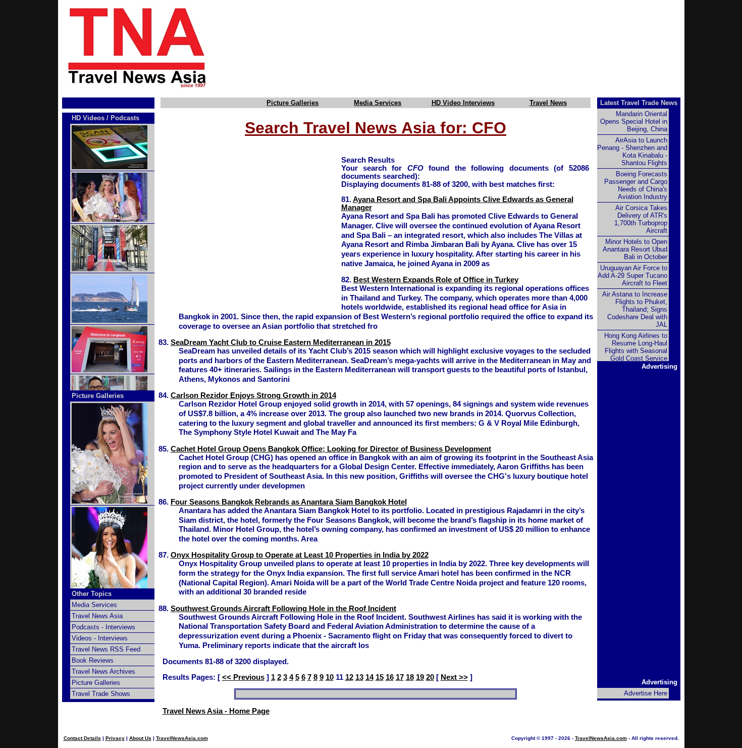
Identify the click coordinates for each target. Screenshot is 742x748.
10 (330, 677)
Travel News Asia (97, 616)
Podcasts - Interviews (103, 627)
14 (369, 677)
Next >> (454, 677)
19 (420, 677)
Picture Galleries (293, 103)
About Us (140, 738)
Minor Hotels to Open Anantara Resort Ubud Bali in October (635, 249)
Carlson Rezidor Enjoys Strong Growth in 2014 (253, 395)
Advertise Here (645, 693)
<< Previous (243, 677)
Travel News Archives (103, 671)
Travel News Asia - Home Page (216, 711)
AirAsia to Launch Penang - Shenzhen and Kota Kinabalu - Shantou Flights (632, 151)
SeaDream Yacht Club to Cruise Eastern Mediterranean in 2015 (281, 342)
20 (430, 677)
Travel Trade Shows (101, 693)
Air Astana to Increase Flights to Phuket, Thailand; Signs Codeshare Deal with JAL (634, 309)
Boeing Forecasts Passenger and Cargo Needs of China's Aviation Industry (635, 185)
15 (380, 677)
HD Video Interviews (463, 103)
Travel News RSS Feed (106, 649)
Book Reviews (93, 660)
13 (359, 677)
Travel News (548, 103)
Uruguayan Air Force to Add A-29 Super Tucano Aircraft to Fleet (632, 275)
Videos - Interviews (100, 638)
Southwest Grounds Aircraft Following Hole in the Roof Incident (283, 609)
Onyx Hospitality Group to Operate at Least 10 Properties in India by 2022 (300, 555)
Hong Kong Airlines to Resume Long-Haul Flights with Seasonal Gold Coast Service (635, 347)
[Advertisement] (463, 47)
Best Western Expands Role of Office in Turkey (435, 280)
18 (410, 677)
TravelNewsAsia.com (182, 738)
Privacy (115, 738)
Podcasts (125, 118)
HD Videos (88, 118)
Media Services (377, 103)
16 (390, 677)
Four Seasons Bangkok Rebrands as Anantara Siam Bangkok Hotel (289, 502)
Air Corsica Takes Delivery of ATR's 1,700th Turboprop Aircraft (640, 219)
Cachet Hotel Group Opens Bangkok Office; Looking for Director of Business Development (331, 449)
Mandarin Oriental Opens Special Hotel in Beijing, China (633, 121)
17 (400, 677)
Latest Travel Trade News (638, 103)
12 (349, 677)
